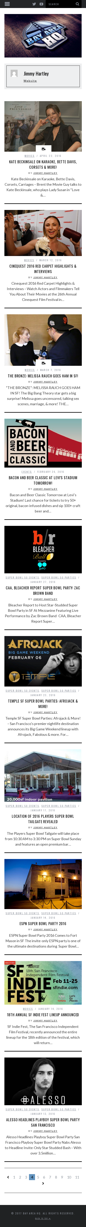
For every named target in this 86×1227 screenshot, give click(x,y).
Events (27, 471)
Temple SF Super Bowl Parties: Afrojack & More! (43, 703)
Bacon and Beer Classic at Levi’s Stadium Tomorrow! (43, 480)
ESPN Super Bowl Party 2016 (43, 923)
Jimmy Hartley (45, 172)
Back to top (42, 1218)
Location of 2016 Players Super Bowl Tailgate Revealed (43, 819)
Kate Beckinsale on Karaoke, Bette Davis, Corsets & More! (43, 164)
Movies (30, 155)
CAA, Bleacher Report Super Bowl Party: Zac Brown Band (43, 590)
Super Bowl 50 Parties (58, 577)
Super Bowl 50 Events (22, 577)
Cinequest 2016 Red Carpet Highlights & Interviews (43, 268)
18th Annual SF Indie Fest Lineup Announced (43, 1014)
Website (30, 80)
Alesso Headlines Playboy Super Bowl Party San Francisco (43, 1122)
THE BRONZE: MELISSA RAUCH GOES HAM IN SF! (43, 375)
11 (77, 1177)
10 (69, 1177)
